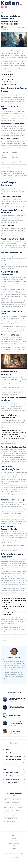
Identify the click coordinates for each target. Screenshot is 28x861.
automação (6, 813)
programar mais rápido (9, 823)
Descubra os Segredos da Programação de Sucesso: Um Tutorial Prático (16, 723)
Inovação (4, 640)
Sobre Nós (14, 838)
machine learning (18, 810)
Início (2, 12)
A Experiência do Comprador (8, 76)
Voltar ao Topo (15, 857)
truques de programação (9, 815)
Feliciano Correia (7, 27)
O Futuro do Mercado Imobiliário (9, 84)
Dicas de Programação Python (13, 776)
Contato (14, 848)
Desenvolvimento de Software (13, 759)
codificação (13, 813)
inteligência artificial (13, 50)
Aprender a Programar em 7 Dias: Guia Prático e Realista (16, 731)
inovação (6, 807)
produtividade (19, 807)
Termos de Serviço (14, 840)
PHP (12, 810)
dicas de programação (9, 804)
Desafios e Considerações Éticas (10, 82)
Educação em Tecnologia (12, 772)
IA (21, 804)
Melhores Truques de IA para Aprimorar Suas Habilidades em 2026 (15, 715)
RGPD (14, 846)
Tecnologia (22, 638)
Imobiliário (15, 638)
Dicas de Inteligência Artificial (13, 756)
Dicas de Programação (11, 752)
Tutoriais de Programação (12, 779)
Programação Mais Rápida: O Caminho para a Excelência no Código (17, 699)
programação (7, 799)
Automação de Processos (8, 79)
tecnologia (6, 802)
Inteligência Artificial (21, 27)
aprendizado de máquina (9, 821)
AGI (17, 815)
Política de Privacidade (14, 843)
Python (17, 804)
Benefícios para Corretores (8, 74)
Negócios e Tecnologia (11, 782)
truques (12, 807)
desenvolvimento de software (10, 818)
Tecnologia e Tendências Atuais (9, 71)
